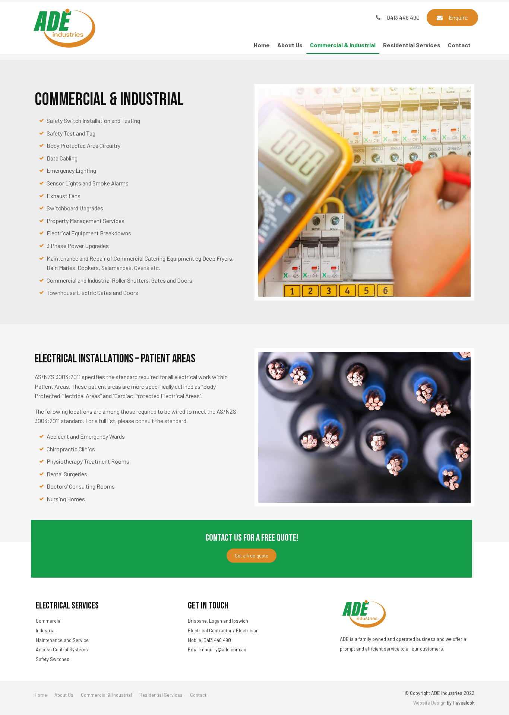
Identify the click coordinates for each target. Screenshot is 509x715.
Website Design (429, 703)
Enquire (458, 17)
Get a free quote (251, 556)
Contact (459, 44)
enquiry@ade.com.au (224, 649)
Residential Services (411, 44)
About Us (290, 44)
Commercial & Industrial (343, 44)
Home (262, 44)
